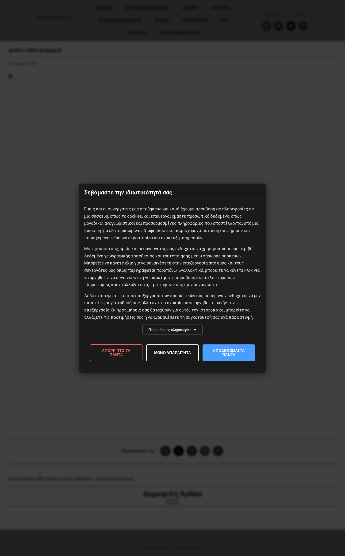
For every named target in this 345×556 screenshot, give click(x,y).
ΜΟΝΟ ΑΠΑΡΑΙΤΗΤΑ (172, 353)
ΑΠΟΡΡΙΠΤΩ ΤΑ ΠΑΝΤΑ (116, 353)
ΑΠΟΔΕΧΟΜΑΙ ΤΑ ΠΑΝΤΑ (229, 353)
